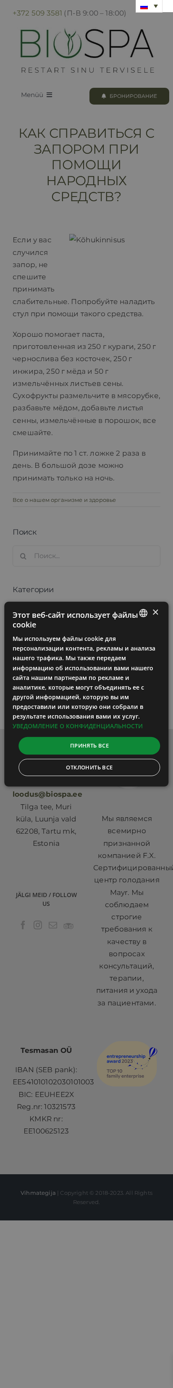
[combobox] (143, 613)
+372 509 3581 (37, 13)
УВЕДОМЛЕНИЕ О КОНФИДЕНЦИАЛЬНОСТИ (78, 726)
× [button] (155, 612)
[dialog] (86, 693)
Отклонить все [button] (89, 767)
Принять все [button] (89, 745)
